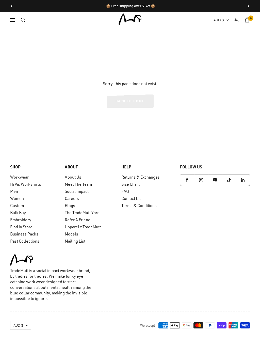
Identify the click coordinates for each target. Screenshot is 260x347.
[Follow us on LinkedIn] (243, 180)
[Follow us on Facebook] (187, 180)
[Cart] (247, 20)
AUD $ (218, 20)
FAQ (125, 191)
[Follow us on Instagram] (201, 180)
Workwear (19, 177)
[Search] (23, 20)
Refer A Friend (77, 219)
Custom (17, 205)
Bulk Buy (18, 212)
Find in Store (21, 226)
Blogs (70, 205)
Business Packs (24, 233)
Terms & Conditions (139, 205)
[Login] (236, 20)
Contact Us (131, 198)
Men (14, 191)
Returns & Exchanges (140, 177)
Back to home (130, 101)
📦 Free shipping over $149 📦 (130, 6)
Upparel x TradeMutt (83, 226)
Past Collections (24, 241)
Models (71, 233)
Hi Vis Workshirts (25, 184)
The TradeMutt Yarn (82, 212)
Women (17, 198)
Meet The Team (78, 184)
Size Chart (130, 184)
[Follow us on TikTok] (229, 180)
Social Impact (77, 191)
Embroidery (20, 219)
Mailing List (75, 241)
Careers (72, 198)
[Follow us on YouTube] (215, 180)
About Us (73, 177)
